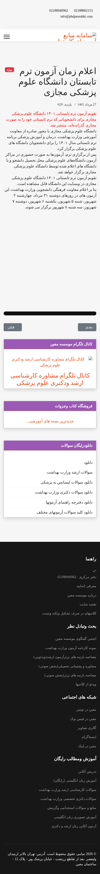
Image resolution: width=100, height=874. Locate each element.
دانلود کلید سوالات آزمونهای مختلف (64, 512)
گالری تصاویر (87, 728)
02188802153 (83, 10)
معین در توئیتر (86, 709)
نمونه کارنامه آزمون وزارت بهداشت (70, 648)
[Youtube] (28, 10)
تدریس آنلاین (87, 771)
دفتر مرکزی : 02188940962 (77, 577)
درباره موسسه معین (81, 595)
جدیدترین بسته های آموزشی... (50, 421)
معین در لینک (87, 746)
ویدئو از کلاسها (86, 684)
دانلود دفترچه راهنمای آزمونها (69, 502)
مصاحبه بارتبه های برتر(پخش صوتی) (70, 675)
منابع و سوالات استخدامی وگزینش (71, 808)
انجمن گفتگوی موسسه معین (75, 639)
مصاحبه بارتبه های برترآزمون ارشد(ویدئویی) (64, 657)
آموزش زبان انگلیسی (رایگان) (75, 780)
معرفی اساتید (86, 586)
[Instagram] (12, 10)
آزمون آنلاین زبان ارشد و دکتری (73, 826)
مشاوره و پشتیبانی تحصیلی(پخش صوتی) (67, 666)
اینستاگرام (89, 737)
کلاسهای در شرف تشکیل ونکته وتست (69, 613)
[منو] (7, 36)
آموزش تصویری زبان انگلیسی (75, 817)
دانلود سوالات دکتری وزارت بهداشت (63, 492)
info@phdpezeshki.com (76, 16)
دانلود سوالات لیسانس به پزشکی (66, 482)
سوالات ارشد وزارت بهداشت (69, 472)
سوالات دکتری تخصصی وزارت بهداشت (68, 799)
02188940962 (58, 10)
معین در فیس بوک (83, 719)
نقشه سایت (88, 604)
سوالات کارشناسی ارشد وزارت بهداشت (67, 790)
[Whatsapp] (28, 16)
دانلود (88, 462)
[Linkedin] (20, 10)
